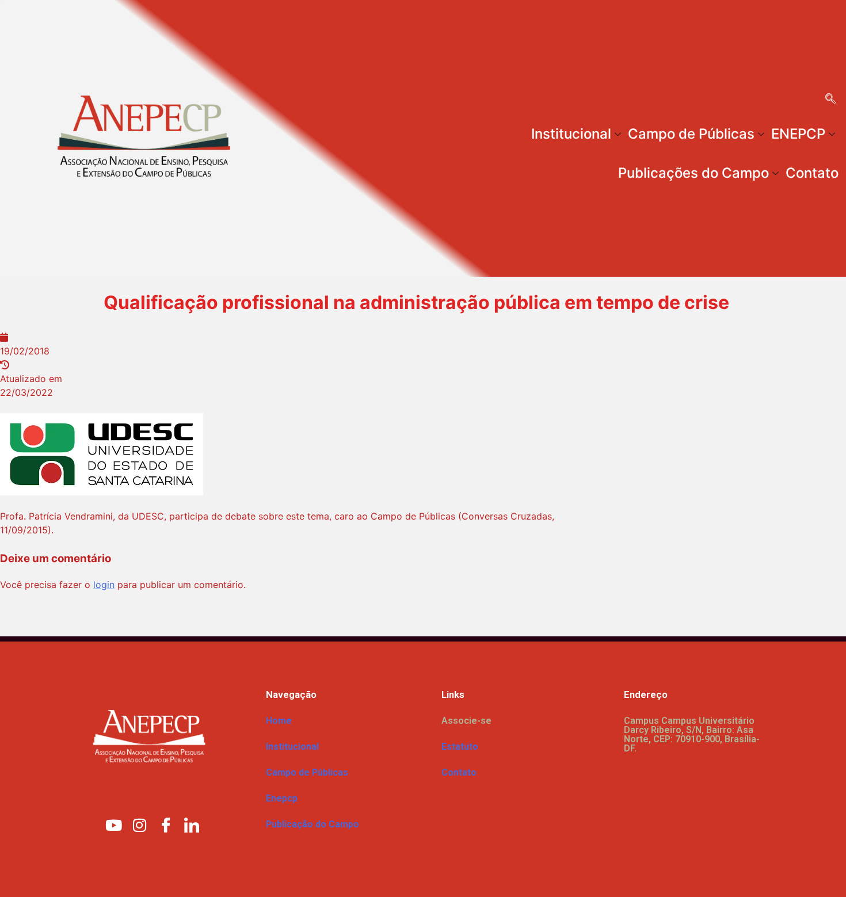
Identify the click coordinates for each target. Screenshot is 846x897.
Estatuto (459, 746)
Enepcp (282, 798)
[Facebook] (165, 824)
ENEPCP (798, 133)
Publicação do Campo (312, 824)
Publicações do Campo (693, 173)
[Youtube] (114, 824)
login (104, 584)
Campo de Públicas (691, 133)
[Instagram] (139, 824)
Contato (812, 173)
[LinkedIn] (191, 824)
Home (279, 720)
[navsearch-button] (830, 99)
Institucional (571, 133)
